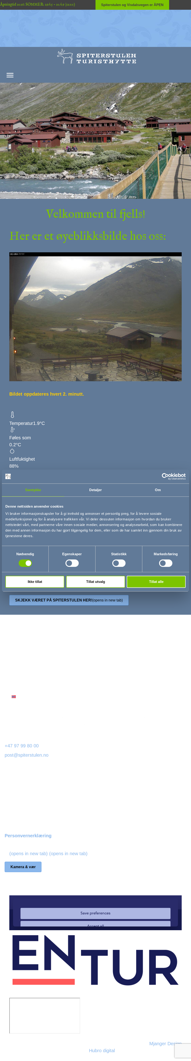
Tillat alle (156, 582)
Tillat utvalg (95, 582)
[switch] (72, 563)
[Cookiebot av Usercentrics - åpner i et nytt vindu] (165, 476)
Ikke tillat (35, 582)
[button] (34, 672)
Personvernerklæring (28, 835)
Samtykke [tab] (33, 490)
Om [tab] (158, 490)
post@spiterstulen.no (26, 755)
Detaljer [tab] (95, 490)
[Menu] (10, 75)
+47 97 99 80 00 (22, 745)
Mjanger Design (165, 1043)
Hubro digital (102, 1050)
